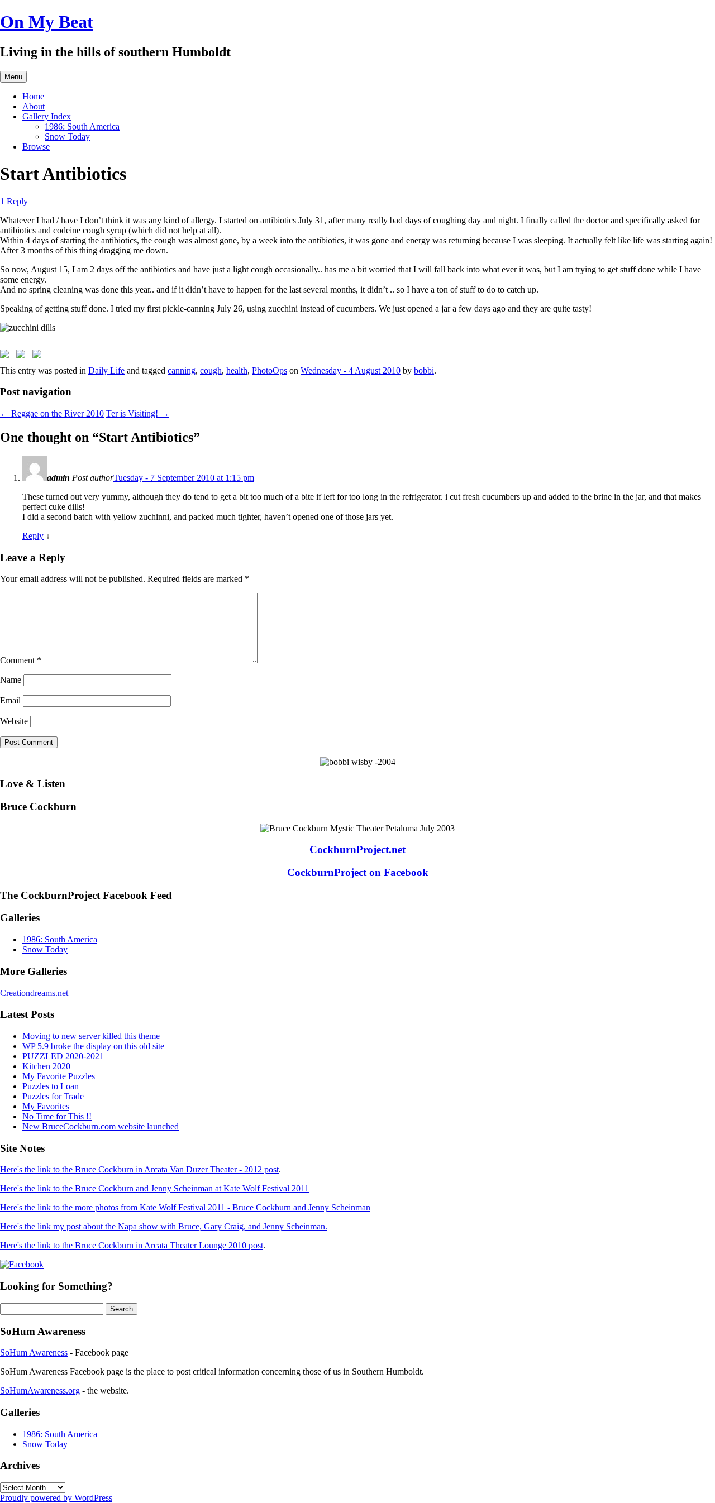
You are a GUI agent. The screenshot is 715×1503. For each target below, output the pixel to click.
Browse (36, 146)
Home (33, 96)
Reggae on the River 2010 (52, 413)
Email (10, 700)
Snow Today (67, 136)
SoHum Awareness (34, 1352)
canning (182, 370)
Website (14, 721)
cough (211, 370)
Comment (20, 660)
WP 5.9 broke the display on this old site (93, 1046)
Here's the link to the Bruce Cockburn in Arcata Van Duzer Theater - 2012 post (139, 1169)
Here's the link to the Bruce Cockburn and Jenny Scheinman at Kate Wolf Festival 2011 (154, 1188)
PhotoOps (269, 370)
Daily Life (106, 370)
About (33, 106)
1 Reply (14, 201)
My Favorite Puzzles (58, 1076)
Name (10, 680)
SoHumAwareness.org (40, 1390)
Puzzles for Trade (53, 1096)
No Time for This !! (57, 1116)
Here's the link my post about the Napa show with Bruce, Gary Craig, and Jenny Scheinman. (163, 1226)
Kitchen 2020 (46, 1066)
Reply (33, 535)
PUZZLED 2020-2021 (63, 1056)
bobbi (424, 370)
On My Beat (46, 22)
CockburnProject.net (357, 849)
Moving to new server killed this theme (91, 1036)
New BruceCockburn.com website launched (100, 1126)
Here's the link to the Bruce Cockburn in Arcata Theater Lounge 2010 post (131, 1245)
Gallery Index (46, 116)
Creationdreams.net (34, 993)
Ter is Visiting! (137, 413)
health (236, 370)
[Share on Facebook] (6, 356)
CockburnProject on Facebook (357, 872)
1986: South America (82, 126)
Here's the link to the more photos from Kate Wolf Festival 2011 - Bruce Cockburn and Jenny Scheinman (185, 1207)
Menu (13, 77)
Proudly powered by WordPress (56, 1497)
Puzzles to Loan (50, 1086)
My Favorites (45, 1106)
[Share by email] (39, 356)
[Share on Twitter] (23, 356)
